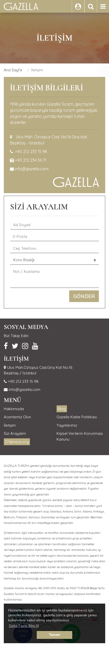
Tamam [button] (54, 635)
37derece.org (17, 441)
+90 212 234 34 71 (30, 160)
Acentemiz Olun (17, 416)
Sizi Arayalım (15, 433)
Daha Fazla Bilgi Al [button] (24, 626)
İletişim (10, 425)
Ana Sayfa (13, 70)
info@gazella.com (31, 168)
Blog (62, 408)
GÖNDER (84, 296)
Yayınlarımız (67, 425)
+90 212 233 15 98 (31, 151)
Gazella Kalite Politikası (77, 416)
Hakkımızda (14, 408)
